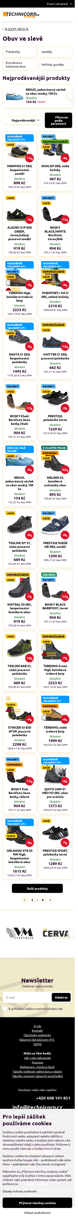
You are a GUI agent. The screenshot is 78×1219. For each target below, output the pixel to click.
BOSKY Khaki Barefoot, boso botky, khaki (19, 419)
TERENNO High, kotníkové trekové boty (19, 296)
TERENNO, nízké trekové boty (55, 729)
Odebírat (61, 997)
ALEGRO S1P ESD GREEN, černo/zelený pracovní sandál (19, 233)
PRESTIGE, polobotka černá (55, 418)
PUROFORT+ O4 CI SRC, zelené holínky (55, 295)
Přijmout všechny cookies (37, 1203)
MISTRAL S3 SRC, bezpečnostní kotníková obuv (19, 608)
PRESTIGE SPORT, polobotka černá (55, 852)
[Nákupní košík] (59, 14)
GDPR (37, 1044)
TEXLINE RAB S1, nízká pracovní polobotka (19, 669)
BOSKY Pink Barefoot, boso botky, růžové (19, 793)
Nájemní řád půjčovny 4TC (37, 1039)
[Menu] (69, 14)
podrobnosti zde (52, 1160)
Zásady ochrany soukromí (20, 1191)
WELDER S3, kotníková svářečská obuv (55, 481)
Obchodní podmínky (37, 1035)
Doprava (37, 1062)
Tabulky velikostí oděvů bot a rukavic (37, 1071)
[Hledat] (49, 14)
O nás (37, 1026)
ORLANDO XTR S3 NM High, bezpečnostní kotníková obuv (19, 856)
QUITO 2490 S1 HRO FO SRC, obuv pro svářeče (55, 793)
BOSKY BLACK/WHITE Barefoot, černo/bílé (55, 233)
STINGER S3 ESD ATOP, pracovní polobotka (19, 731)
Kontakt (37, 1030)
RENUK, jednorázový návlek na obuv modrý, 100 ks (46, 91)
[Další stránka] (50, 899)
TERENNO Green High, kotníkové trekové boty (55, 669)
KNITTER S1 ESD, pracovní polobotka (55, 356)
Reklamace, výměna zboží (37, 1067)
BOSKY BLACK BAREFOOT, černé (55, 606)
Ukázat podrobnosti (37, 1212)
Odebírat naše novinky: (37, 986)
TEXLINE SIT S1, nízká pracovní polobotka (19, 546)
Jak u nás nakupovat (37, 1058)
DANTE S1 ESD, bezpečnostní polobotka (19, 358)
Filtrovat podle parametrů (59, 120)
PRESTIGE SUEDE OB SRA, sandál (55, 545)
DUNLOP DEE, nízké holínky (55, 168)
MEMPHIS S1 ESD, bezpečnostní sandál (19, 169)
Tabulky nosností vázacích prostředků (37, 1076)
